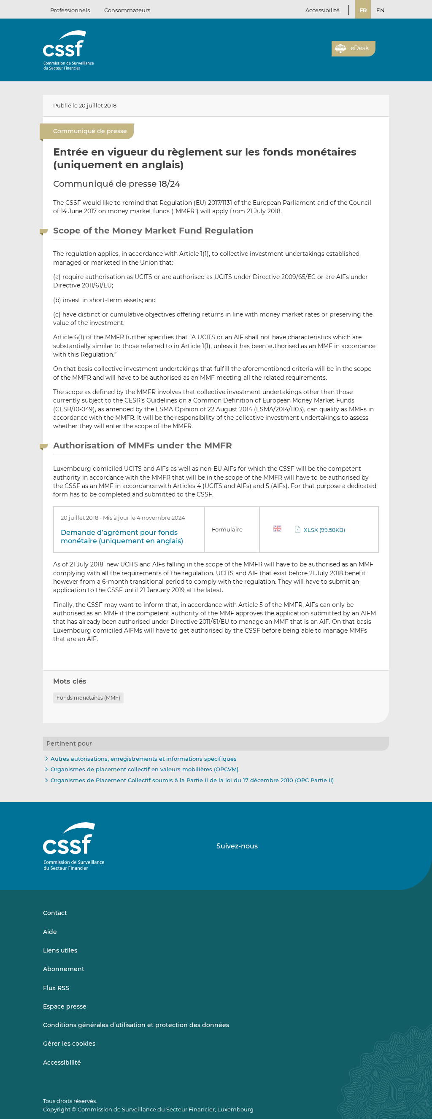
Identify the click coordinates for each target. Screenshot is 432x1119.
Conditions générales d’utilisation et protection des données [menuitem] (136, 1025)
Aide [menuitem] (50, 932)
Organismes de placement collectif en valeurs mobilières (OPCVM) (144, 769)
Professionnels (70, 10)
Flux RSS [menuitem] (56, 988)
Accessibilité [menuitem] (62, 1062)
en (380, 10)
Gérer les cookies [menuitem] (69, 1043)
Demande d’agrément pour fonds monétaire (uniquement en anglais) (122, 537)
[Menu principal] (382, 47)
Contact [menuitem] (55, 913)
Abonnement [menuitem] (63, 969)
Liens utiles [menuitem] (60, 950)
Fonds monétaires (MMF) (88, 698)
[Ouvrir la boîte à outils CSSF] (322, 53)
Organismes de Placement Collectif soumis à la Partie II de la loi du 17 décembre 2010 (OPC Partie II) (192, 780)
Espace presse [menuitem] (64, 1006)
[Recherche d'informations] (312, 53)
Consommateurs (127, 10)
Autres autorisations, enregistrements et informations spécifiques (144, 758)
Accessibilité (322, 10)
